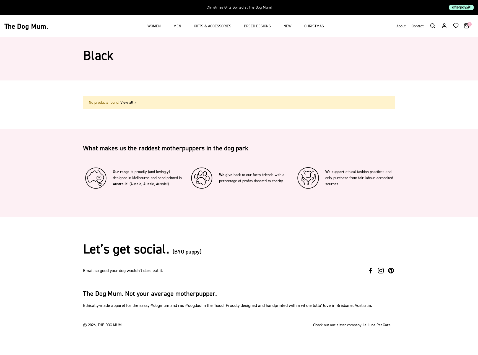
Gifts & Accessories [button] (212, 26)
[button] (432, 25)
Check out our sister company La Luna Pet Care (352, 325)
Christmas (314, 26)
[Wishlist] (456, 25)
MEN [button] (177, 26)
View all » (128, 102)
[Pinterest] (391, 270)
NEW (288, 26)
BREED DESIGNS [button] (257, 26)
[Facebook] (370, 270)
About (401, 26)
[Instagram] (381, 270)
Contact (418, 26)
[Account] (444, 25)
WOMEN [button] (154, 26)
